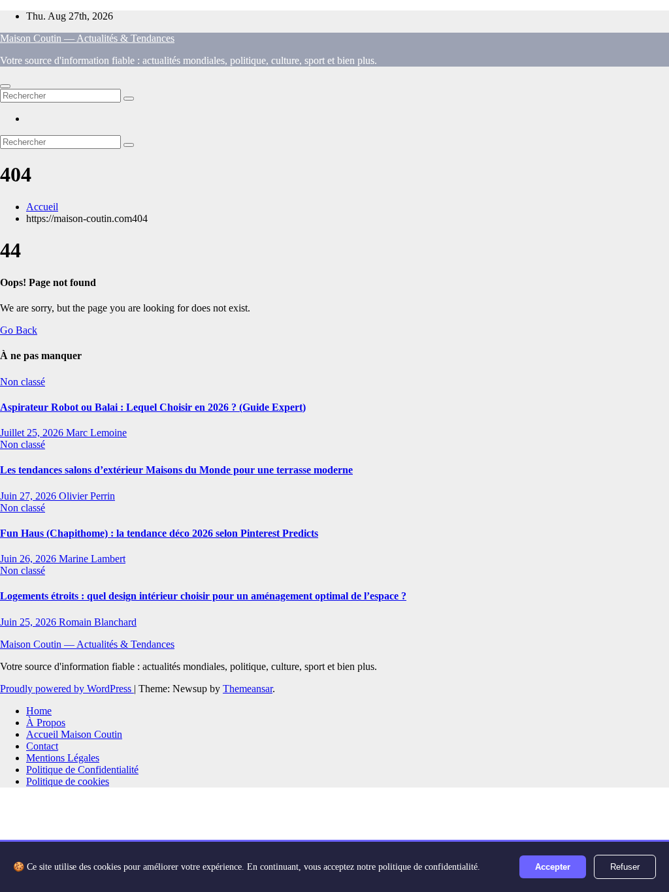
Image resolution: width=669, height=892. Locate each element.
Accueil (42, 206)
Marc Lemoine (96, 432)
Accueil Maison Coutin (74, 734)
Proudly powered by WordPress (67, 688)
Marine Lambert (92, 558)
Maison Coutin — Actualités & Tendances (87, 38)
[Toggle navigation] (5, 86)
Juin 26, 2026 (29, 558)
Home (39, 710)
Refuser (625, 867)
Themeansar (247, 688)
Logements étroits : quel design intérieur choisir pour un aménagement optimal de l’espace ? (203, 595)
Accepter (552, 867)
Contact (42, 746)
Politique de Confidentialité (82, 769)
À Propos (45, 722)
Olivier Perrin (87, 496)
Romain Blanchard (98, 622)
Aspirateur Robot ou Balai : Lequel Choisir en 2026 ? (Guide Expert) (153, 407)
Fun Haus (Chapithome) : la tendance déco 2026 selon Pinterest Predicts (159, 533)
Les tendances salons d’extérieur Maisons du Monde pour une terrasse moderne (176, 469)
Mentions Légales (62, 757)
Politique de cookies (67, 781)
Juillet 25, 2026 (33, 432)
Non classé (22, 381)
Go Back (18, 330)
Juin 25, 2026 (29, 622)
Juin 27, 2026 (29, 496)
